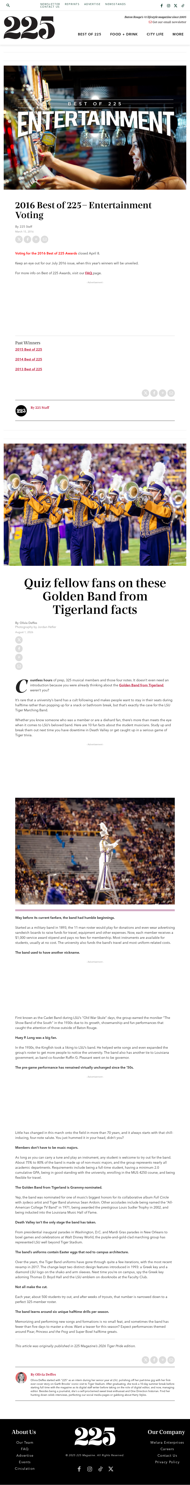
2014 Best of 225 (28, 359)
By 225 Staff (40, 407)
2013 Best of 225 (28, 369)
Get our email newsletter (169, 22)
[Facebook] (161, 6)
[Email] (44, 239)
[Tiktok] (182, 6)
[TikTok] (100, 1469)
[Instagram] (168, 6)
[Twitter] (175, 6)
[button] (22, 5)
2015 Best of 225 (28, 349)
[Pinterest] (36, 239)
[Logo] (26, 27)
